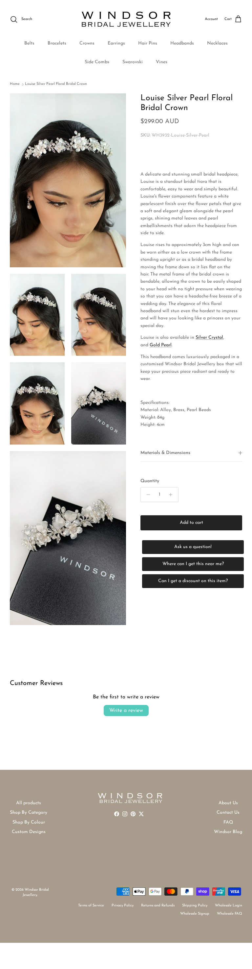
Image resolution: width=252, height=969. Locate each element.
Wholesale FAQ (229, 914)
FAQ (228, 822)
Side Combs (97, 62)
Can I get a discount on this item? (193, 581)
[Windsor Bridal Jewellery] (126, 19)
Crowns (86, 43)
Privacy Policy (123, 905)
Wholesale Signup (194, 914)
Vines (161, 62)
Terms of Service (91, 905)
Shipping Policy (194, 905)
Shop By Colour (28, 822)
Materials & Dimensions (165, 452)
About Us (228, 803)
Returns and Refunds (158, 905)
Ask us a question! (193, 546)
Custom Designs (29, 831)
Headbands (182, 43)
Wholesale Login (228, 905)
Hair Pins (147, 43)
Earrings (116, 43)
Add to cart (191, 522)
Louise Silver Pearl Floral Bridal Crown (56, 84)
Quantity (149, 481)
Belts (29, 43)
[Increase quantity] (172, 494)
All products (28, 803)
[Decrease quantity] (146, 494)
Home (15, 84)
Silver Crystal (209, 337)
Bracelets (57, 43)
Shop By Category (28, 812)
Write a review (126, 710)
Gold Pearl (161, 345)
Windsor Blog (228, 831)
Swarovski (132, 62)
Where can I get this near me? (193, 563)
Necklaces (217, 43)
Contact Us (228, 812)
